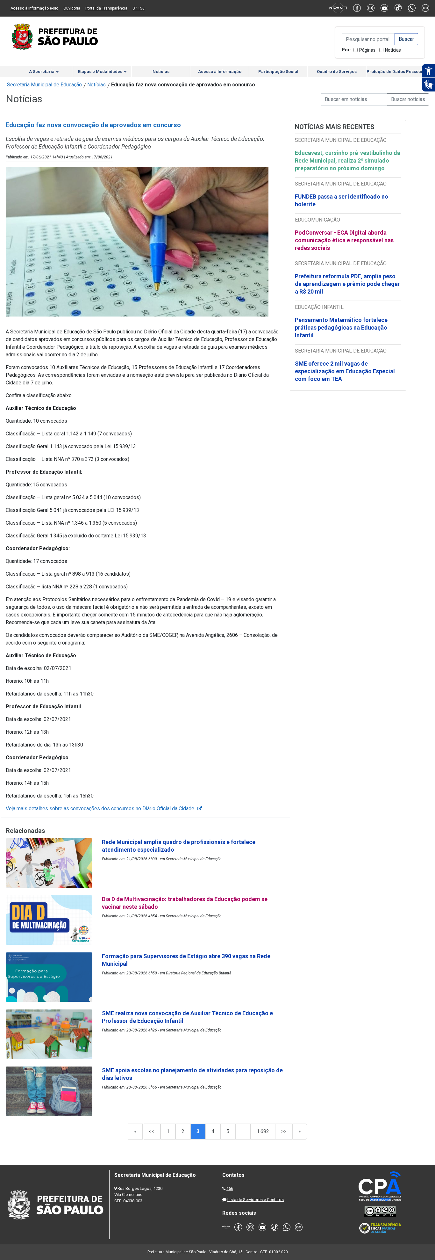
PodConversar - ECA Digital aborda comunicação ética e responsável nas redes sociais (344, 240)
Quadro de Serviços (337, 71)
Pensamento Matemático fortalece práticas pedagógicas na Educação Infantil (341, 328)
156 (229, 1188)
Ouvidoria (71, 8)
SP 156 (138, 8)
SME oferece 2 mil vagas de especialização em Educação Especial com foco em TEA (345, 371)
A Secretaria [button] (42, 71)
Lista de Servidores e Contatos (255, 1199)
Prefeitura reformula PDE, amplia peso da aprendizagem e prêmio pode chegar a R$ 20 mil (347, 284)
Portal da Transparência (106, 8)
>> (283, 1131)
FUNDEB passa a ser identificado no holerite (341, 200)
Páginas (367, 50)
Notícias (393, 50)
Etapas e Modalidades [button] (100, 71)
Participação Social (278, 71)
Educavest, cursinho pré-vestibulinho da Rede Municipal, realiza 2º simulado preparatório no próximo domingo (347, 160)
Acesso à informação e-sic (34, 8)
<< (151, 1131)
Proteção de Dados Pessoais (395, 71)
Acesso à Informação (219, 71)
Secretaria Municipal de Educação (44, 85)
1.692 (263, 1131)
